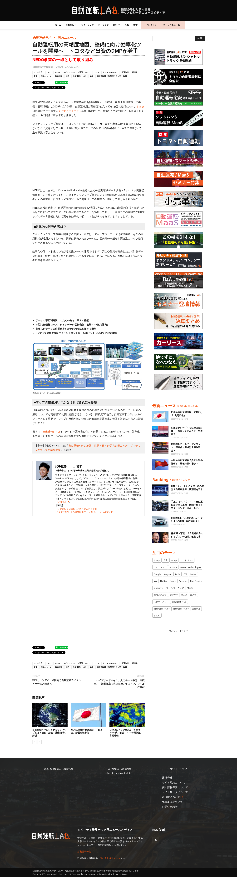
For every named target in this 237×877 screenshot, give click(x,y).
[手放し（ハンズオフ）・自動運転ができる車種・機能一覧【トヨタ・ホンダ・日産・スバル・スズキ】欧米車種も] (160, 505)
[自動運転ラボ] (118, 10)
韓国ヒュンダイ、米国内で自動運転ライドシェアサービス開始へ (57, 682)
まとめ (157, 615)
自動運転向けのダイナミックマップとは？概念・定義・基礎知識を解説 (49, 732)
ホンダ (174, 560)
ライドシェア (87, 24)
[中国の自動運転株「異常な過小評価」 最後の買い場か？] (160, 464)
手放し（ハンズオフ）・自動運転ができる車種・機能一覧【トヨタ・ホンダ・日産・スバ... (187, 504)
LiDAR (184, 594)
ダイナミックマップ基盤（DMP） (76, 72)
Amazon (183, 581)
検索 (135, 24)
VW (155, 581)
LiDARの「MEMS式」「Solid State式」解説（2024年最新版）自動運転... (126, 732)
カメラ (193, 594)
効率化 (135, 72)
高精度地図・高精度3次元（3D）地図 (112, 76)
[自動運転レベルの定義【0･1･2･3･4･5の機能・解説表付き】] (160, 521)
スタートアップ (161, 601)
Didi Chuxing (196, 581)
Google (157, 574)
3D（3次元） (39, 72)
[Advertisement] (88, 161)
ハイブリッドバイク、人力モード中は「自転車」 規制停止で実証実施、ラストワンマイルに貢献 (119, 684)
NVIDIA (163, 581)
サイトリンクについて (175, 792)
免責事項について (172, 802)
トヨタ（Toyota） (110, 72)
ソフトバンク (186, 560)
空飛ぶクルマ (160, 594)
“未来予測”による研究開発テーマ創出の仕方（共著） (84, 512)
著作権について (171, 797)
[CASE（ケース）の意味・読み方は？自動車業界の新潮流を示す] (160, 490)
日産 (165, 560)
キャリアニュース (171, 24)
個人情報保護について (175, 787)
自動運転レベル (52, 431)
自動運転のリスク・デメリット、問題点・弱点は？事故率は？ (185, 447)
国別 (115, 24)
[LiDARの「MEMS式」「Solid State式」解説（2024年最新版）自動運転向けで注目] (127, 715)
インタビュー (152, 24)
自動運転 (69, 24)
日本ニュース (46, 76)
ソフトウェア (177, 587)
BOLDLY (173, 567)
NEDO (57, 72)
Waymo (168, 574)
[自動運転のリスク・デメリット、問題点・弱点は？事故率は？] (160, 448)
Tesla (177, 574)
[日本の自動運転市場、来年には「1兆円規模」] (160, 416)
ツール (96, 72)
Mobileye (158, 587)
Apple (173, 581)
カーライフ (103, 24)
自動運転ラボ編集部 (43, 66)
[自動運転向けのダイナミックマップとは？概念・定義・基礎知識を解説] (50, 715)
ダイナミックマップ (69, 111)
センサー (174, 594)
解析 (91, 76)
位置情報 (125, 72)
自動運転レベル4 (181, 608)
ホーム (58, 24)
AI (167, 587)
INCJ (49, 72)
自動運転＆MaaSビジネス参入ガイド (76, 509)
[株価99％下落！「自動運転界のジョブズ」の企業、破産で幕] (160, 537)
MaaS (190, 587)
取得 (35, 76)
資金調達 (196, 608)
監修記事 (58, 76)
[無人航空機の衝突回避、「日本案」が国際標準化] (88, 715)
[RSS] (155, 840)
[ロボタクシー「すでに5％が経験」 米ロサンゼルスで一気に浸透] (160, 431)
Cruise (193, 574)
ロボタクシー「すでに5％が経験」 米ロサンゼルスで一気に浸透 (187, 430)
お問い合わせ (170, 806)
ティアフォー (160, 567)
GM (185, 574)
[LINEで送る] (61, 82)
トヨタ (140, 106)
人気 (127, 24)
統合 (67, 76)
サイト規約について (173, 782)
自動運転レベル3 (79, 76)
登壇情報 (61, 502)
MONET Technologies (190, 567)
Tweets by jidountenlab (118, 773)
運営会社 (167, 777)
